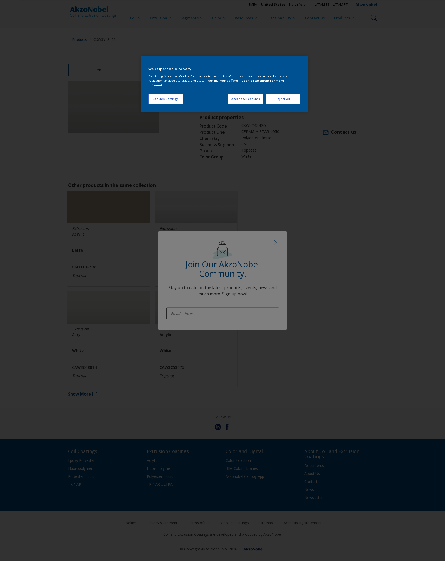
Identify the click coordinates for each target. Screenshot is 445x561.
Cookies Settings (166, 99)
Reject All (283, 99)
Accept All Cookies (245, 99)
